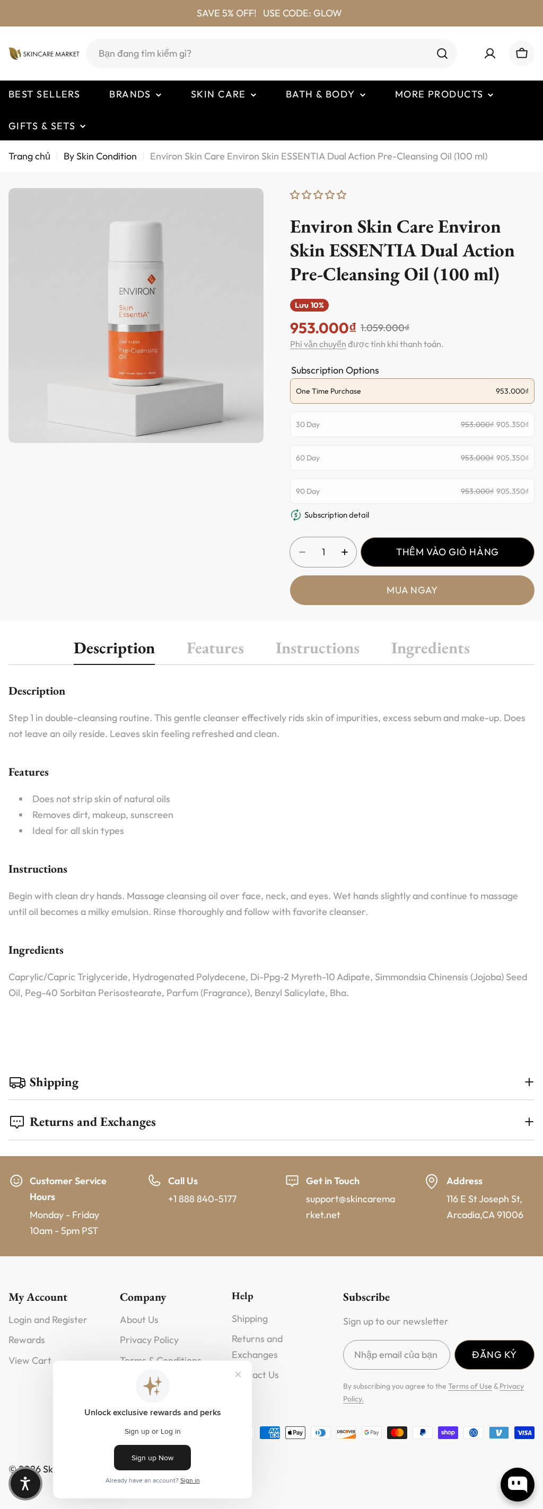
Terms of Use (470, 1386)
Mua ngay (412, 590)
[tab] (114, 651)
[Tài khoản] (490, 53)
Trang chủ (29, 156)
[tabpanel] (271, 841)
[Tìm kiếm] (442, 53)
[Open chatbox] (518, 1485)
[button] (25, 1484)
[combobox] (271, 53)
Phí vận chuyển (318, 344)
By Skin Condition (100, 156)
